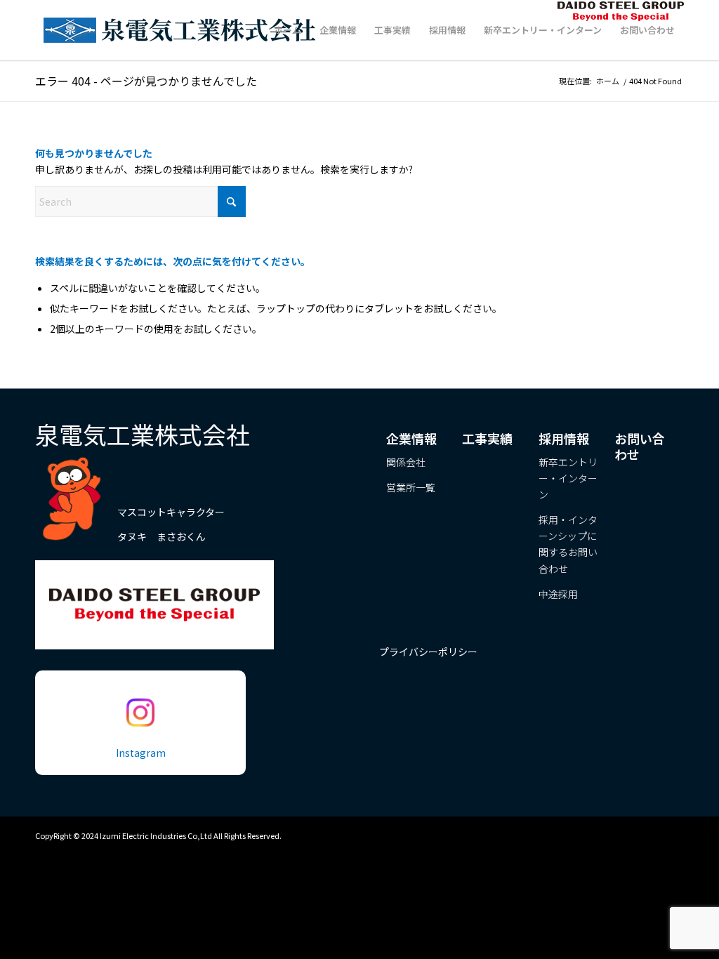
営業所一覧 (410, 487)
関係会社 (406, 462)
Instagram (141, 753)
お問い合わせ (639, 446)
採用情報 (564, 438)
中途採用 (558, 594)
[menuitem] (287, 30)
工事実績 (487, 438)
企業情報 (411, 438)
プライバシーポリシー (428, 651)
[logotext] (183, 30)
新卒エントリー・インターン (568, 478)
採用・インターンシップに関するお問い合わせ (568, 543)
